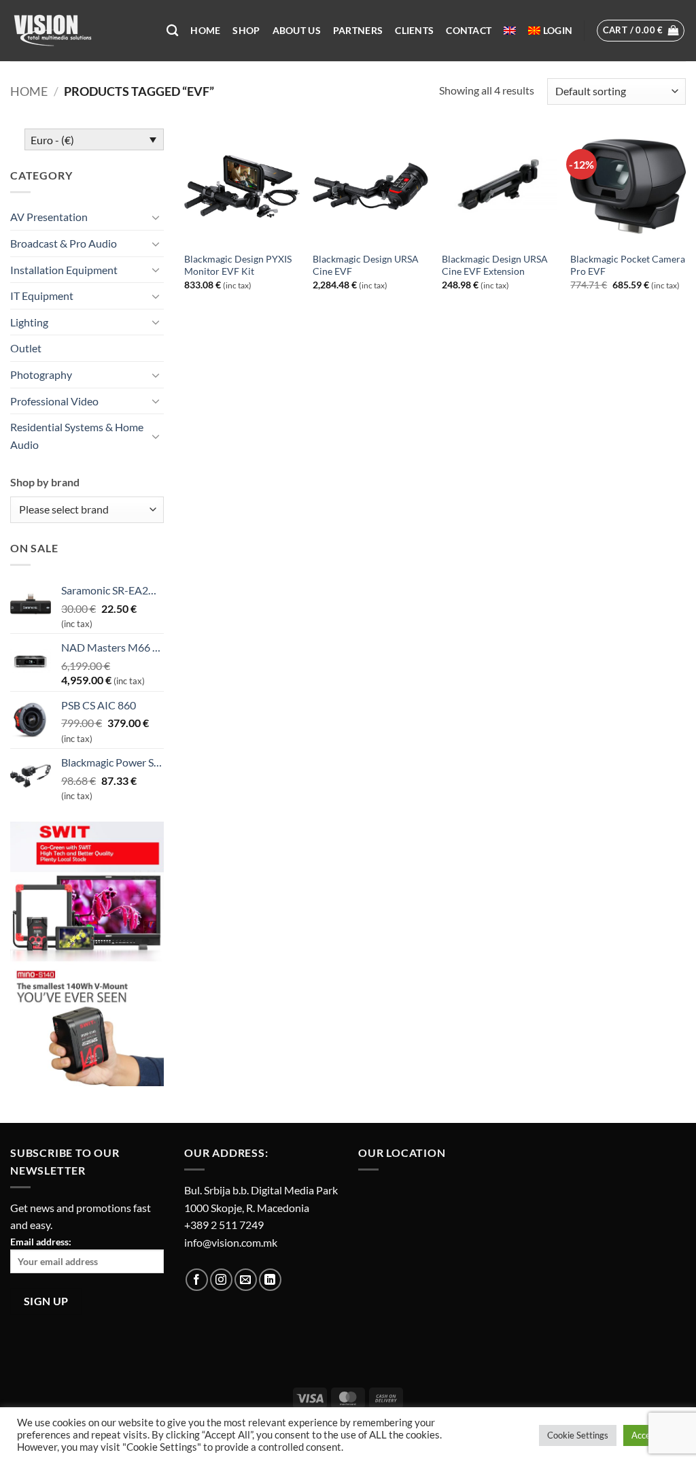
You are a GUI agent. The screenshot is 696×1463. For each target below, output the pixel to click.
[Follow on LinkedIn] (270, 1279)
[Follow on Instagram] (221, 1279)
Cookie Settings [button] (577, 1435)
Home (205, 30)
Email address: (40, 1241)
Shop (246, 30)
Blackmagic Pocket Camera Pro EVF (627, 265)
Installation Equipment (64, 269)
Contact (468, 30)
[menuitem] (510, 30)
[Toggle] (155, 217)
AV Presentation (49, 216)
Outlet (25, 347)
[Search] (172, 31)
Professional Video (54, 400)
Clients (414, 30)
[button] (557, 30)
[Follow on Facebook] (197, 1279)
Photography (41, 374)
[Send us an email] (245, 1279)
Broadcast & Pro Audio (63, 243)
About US (297, 30)
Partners (358, 30)
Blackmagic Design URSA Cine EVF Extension (495, 265)
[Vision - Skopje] (78, 31)
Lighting (29, 322)
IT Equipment (41, 295)
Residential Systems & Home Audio (76, 435)
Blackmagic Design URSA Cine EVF (366, 265)
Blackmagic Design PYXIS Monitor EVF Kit (238, 265)
